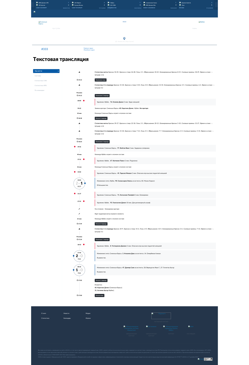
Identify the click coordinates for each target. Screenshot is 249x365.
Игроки (88, 318)
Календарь (67, 318)
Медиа (88, 313)
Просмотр (52, 2)
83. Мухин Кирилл (148, 181)
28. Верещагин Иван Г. (152, 267)
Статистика (45, 318)
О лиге (43, 313)
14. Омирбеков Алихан (152, 253)
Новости (66, 313)
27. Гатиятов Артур (167, 267)
